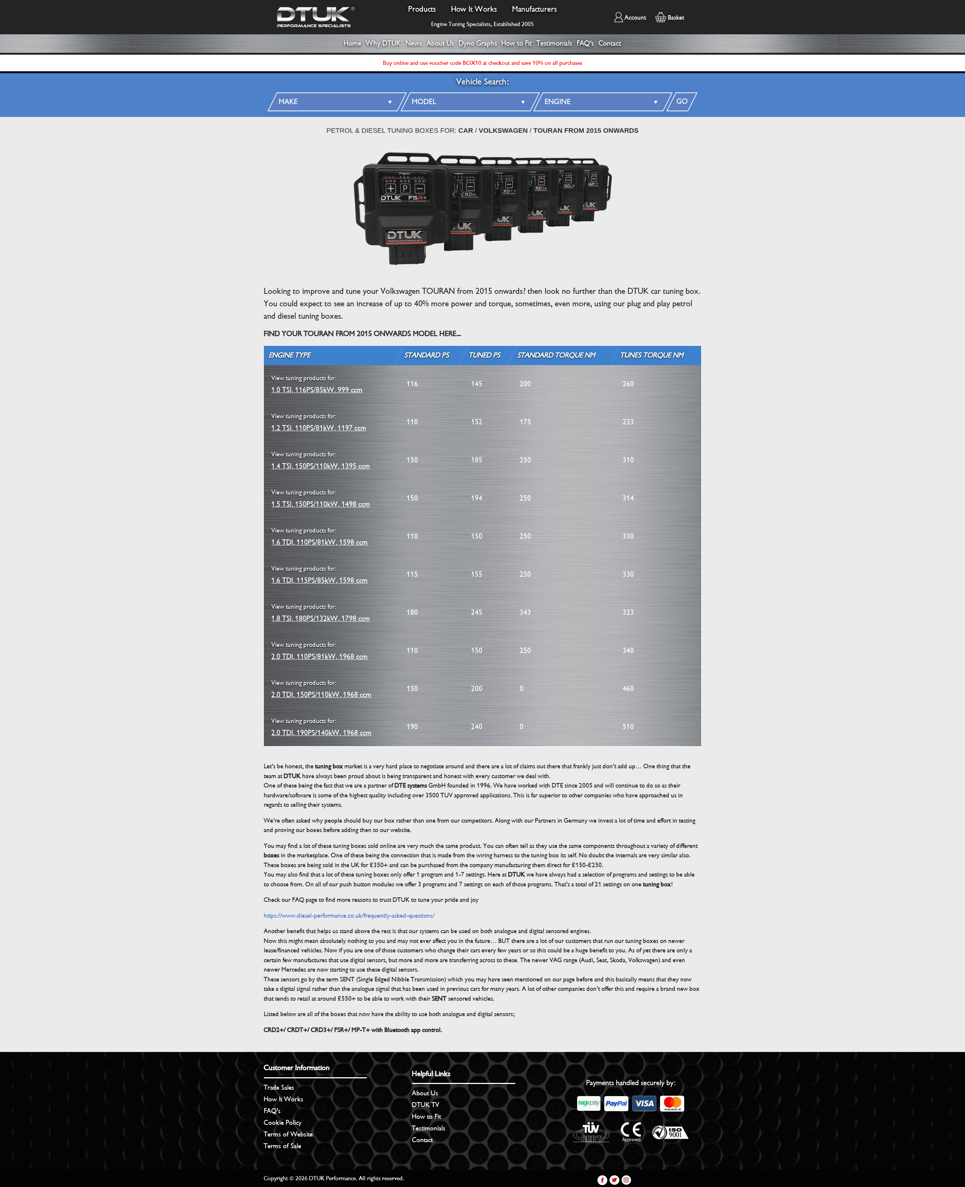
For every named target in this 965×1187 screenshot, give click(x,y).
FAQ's (585, 43)
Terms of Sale (282, 1146)
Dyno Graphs (478, 43)
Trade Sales (279, 1087)
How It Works (474, 9)
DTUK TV (426, 1105)
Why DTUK (383, 43)
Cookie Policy (283, 1122)
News (414, 43)
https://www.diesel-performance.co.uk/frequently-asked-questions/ (349, 916)
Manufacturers (534, 9)
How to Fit (516, 43)
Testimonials (554, 43)
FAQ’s (272, 1111)
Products (422, 9)
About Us (440, 43)
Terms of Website (288, 1134)
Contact (610, 43)
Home (352, 43)
